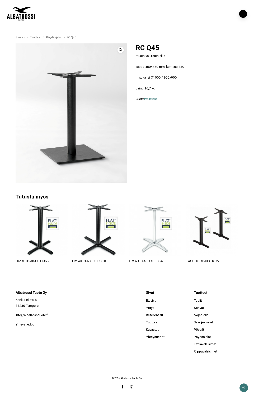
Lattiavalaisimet (205, 344)
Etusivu (20, 37)
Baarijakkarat (203, 322)
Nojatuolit (201, 315)
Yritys (150, 307)
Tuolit (198, 300)
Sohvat (199, 307)
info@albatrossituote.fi (32, 315)
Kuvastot (152, 329)
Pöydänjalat (54, 37)
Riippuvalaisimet (205, 351)
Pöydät (199, 329)
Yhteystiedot (25, 324)
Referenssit (154, 315)
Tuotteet (35, 37)
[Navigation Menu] (243, 14)
